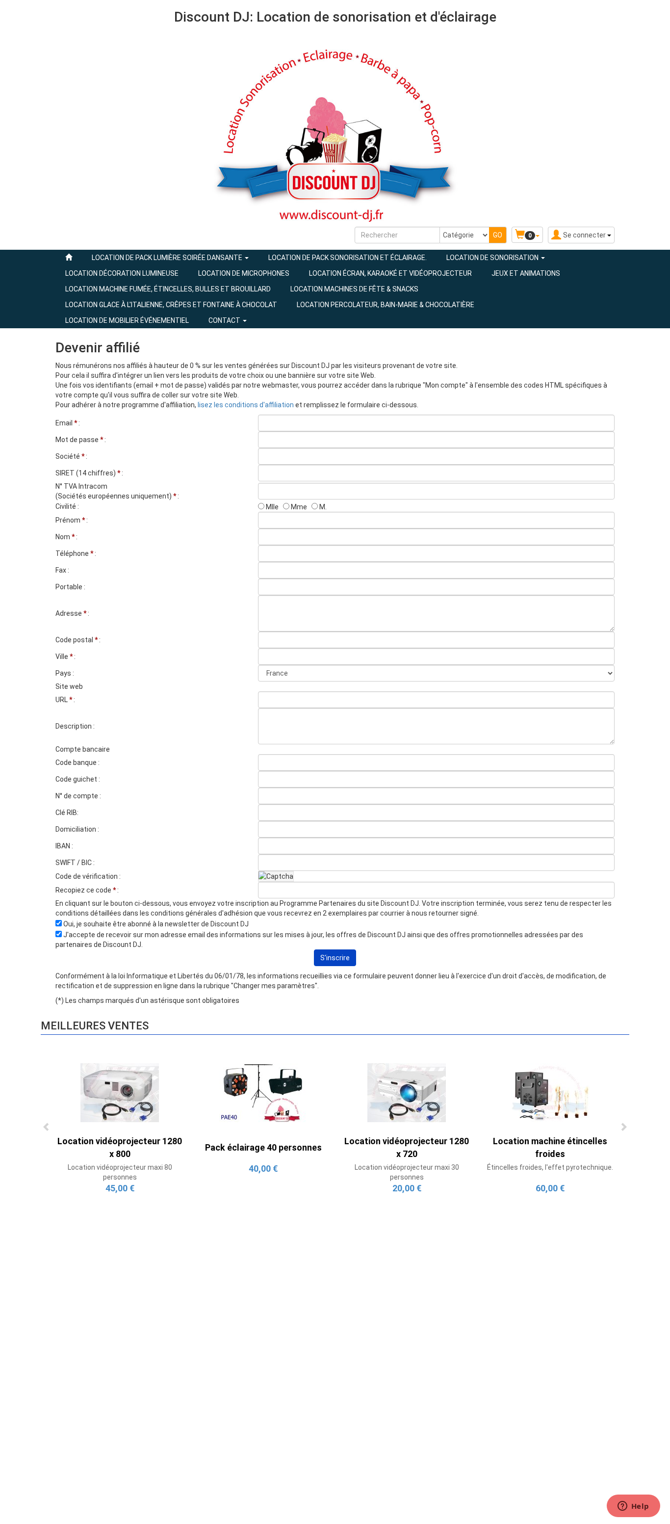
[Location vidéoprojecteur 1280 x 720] (406, 1092)
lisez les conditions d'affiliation (246, 405)
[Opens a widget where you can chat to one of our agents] (633, 1507)
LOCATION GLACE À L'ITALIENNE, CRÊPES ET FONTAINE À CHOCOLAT (171, 305)
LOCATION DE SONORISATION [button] (493, 258)
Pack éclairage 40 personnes (263, 1147)
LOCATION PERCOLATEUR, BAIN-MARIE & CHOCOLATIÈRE (385, 305)
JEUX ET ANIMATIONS (525, 273)
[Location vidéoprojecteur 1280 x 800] (119, 1092)
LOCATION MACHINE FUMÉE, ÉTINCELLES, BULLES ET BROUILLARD (168, 289)
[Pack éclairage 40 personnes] (263, 1092)
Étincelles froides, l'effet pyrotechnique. (550, 1167)
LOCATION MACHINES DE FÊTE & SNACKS (354, 289)
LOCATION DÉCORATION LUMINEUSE (122, 273)
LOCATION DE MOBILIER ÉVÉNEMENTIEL (127, 320)
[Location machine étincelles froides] (550, 1092)
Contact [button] (225, 320)
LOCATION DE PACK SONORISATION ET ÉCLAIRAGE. (347, 258)
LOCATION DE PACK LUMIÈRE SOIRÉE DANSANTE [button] (168, 258)
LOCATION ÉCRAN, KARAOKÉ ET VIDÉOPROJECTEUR (390, 273)
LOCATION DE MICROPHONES (243, 273)
